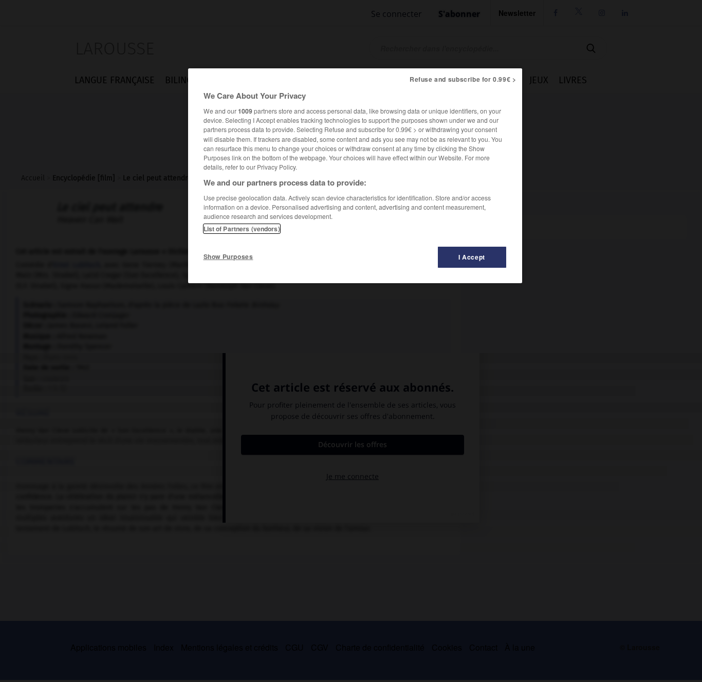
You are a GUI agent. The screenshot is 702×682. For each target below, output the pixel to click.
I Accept (471, 257)
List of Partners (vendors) (242, 228)
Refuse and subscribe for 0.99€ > (463, 79)
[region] (355, 175)
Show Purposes (228, 256)
